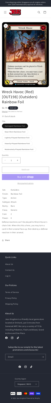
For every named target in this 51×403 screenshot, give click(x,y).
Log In (8, 276)
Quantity (5, 155)
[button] (5, 12)
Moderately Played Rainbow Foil (20, 150)
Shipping (4, 111)
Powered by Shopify (33, 398)
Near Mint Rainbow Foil (16, 132)
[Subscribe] (43, 357)
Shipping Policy (11, 304)
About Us (9, 264)
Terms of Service (12, 292)
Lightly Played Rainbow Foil (18, 138)
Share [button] (7, 240)
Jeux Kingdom (21, 398)
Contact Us (10, 270)
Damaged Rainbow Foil (16, 126)
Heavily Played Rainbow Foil (19, 144)
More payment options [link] (26, 183)
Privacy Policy (11, 298)
